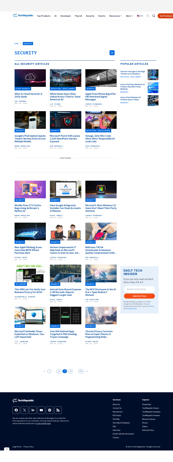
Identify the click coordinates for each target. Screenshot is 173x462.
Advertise (116, 430)
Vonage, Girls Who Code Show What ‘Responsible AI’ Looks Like (100, 139)
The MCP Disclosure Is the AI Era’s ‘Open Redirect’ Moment (100, 292)
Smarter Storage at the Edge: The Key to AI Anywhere (132, 72)
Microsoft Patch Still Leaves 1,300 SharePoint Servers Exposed (65, 139)
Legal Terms (17, 447)
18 (71, 371)
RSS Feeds (117, 415)
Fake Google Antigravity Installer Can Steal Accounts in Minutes (65, 208)
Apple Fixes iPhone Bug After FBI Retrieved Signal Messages (100, 97)
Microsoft (124, 92)
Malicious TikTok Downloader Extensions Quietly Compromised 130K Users (100, 250)
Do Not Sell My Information (123, 434)
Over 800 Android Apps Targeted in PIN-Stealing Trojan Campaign (63, 334)
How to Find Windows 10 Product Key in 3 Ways (130, 98)
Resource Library (148, 419)
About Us (116, 404)
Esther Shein (21, 257)
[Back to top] (168, 454)
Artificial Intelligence (130, 77)
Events (101, 16)
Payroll (78, 16)
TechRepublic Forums (150, 408)
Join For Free (139, 296)
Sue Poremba (20, 101)
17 (65, 371)
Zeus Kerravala (92, 146)
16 (59, 371)
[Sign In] (147, 16)
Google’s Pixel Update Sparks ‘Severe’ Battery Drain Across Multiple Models (30, 139)
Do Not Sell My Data (43, 423)
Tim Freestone (92, 299)
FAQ (114, 426)
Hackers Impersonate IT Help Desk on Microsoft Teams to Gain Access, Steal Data (65, 250)
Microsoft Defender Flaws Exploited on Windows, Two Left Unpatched (29, 334)
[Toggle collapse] (6, 449)
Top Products (43, 16)
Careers (116, 437)
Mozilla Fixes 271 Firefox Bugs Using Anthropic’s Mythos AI (28, 208)
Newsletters (118, 412)
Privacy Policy (131, 308)
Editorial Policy (148, 430)
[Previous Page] (44, 371)
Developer (66, 16)
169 (81, 371)
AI (55, 16)
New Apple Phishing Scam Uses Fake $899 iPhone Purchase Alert (28, 250)
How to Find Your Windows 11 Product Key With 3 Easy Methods (132, 86)
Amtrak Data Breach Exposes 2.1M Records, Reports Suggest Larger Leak (65, 292)
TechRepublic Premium (151, 415)
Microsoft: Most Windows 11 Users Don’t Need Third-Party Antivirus (101, 208)
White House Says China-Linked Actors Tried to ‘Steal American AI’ (65, 97)
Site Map (116, 419)
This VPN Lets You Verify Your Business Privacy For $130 (30, 291)
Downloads (146, 404)
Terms (151, 306)
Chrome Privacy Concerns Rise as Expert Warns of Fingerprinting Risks (99, 334)
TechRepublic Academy (25, 297)
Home (17, 44)
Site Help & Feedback (121, 423)
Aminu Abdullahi (22, 146)
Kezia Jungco (56, 215)
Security (90, 16)
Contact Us (117, 408)
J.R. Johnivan (21, 341)
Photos (145, 423)
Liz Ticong (55, 104)
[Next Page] (87, 371)
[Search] (153, 16)
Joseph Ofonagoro (93, 104)
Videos (145, 426)
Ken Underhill (56, 146)
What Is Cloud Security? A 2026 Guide (28, 95)
